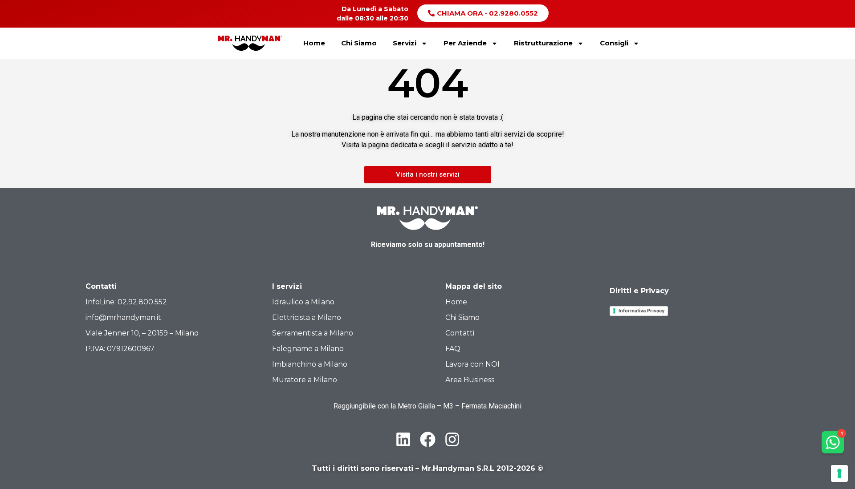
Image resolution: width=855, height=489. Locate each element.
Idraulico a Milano (303, 302)
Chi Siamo (359, 43)
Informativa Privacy (641, 310)
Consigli (614, 43)
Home (314, 43)
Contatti (459, 333)
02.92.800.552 (142, 302)
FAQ (452, 348)
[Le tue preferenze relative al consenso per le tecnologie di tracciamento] (839, 473)
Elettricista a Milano (306, 317)
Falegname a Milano (308, 348)
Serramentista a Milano (312, 333)
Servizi (404, 43)
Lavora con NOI (472, 364)
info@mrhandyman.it (123, 317)
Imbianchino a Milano (309, 364)
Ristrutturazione (543, 43)
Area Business (469, 380)
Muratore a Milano (304, 380)
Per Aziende (465, 43)
